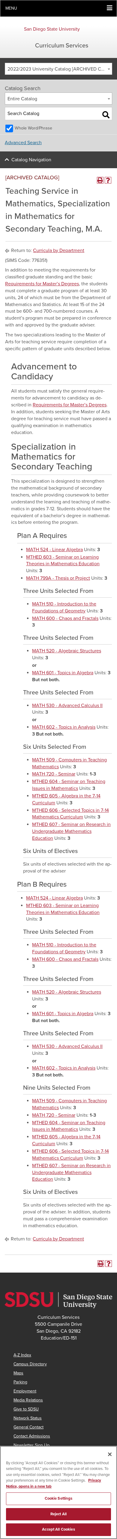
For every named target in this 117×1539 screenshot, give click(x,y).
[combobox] (58, 69)
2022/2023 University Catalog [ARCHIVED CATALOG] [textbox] (60, 69)
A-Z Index (22, 1355)
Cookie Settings (59, 1498)
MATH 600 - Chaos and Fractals (65, 618)
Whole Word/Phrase (33, 128)
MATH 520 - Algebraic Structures (66, 651)
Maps (18, 1373)
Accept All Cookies (58, 1529)
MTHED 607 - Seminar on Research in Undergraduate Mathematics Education (71, 831)
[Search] (106, 115)
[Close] (109, 1454)
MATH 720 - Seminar (53, 774)
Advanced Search (23, 143)
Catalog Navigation (31, 160)
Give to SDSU (26, 1409)
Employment (25, 1391)
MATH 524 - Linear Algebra (54, 550)
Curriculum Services (61, 45)
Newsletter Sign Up (32, 1445)
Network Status (28, 1418)
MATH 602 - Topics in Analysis (63, 727)
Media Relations (28, 1400)
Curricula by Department (58, 250)
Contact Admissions (32, 1436)
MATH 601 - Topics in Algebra (62, 673)
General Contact (29, 1427)
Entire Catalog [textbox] (22, 99)
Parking (20, 1382)
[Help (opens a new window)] (108, 180)
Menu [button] (11, 8)
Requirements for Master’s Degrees (42, 284)
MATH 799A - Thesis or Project (58, 578)
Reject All (58, 1514)
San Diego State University (52, 29)
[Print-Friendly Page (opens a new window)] (100, 180)
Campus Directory (30, 1364)
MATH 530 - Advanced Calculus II (67, 706)
